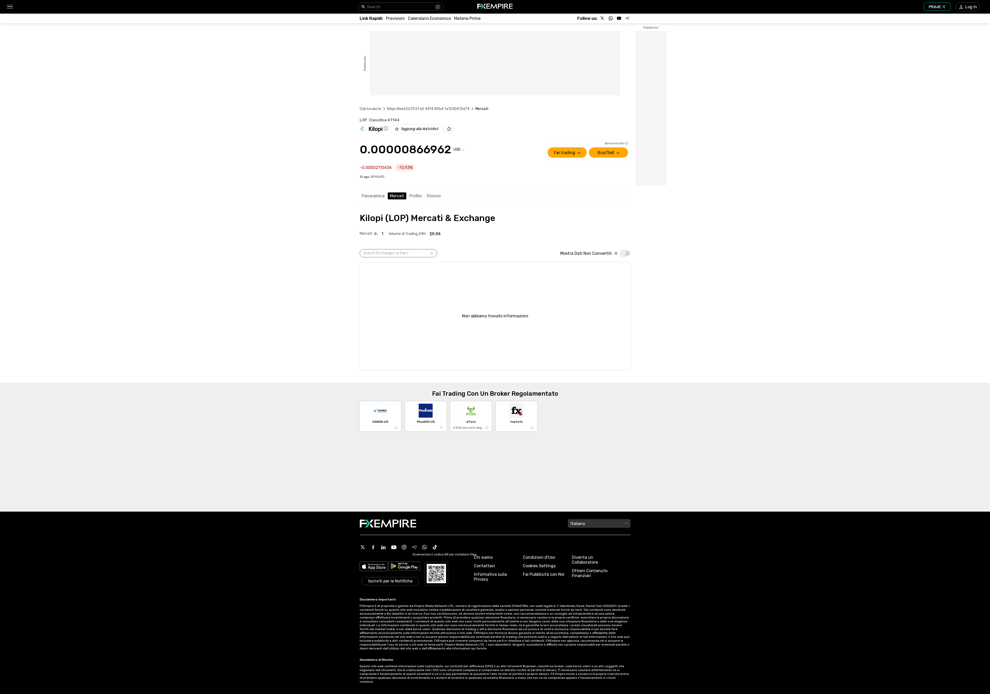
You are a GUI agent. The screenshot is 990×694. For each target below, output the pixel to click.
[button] (9, 6)
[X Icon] (363, 547)
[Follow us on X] (602, 18)
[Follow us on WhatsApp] (611, 18)
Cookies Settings (539, 565)
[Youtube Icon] (394, 547)
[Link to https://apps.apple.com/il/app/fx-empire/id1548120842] (374, 566)
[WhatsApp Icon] (425, 547)
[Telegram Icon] (414, 547)
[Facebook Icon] (373, 547)
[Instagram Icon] (404, 547)
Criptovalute (370, 109)
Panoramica (373, 195)
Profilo (415, 195)
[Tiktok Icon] (435, 547)
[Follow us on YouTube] (619, 18)
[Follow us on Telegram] (627, 18)
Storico (434, 195)
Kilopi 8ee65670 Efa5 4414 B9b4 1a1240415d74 (428, 109)
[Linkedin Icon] (383, 547)
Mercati (397, 195)
